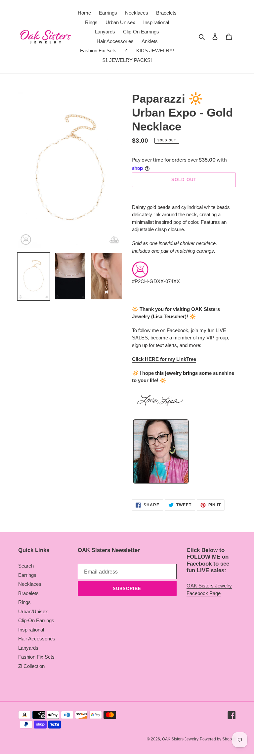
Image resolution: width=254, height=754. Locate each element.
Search (26, 566)
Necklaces (29, 584)
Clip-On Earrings (36, 620)
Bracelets (28, 593)
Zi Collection (31, 666)
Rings (24, 602)
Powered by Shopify (218, 739)
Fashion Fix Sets (36, 657)
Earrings (27, 575)
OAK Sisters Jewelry (180, 739)
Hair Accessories (36, 638)
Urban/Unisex (33, 611)
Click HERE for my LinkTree (164, 359)
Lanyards (28, 648)
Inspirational (31, 629)
